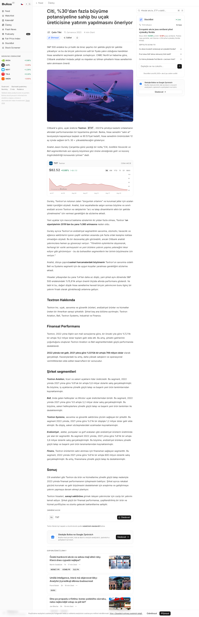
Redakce (20, 89)
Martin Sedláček (56, 565)
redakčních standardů (91, 526)
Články (51, 3)
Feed (40, 3)
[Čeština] (22, 4)
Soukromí (5, 87)
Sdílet (69, 37)
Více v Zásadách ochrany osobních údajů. (126, 613)
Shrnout (55, 37)
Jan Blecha (54, 606)
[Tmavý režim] (28, 4)
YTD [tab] (115, 170)
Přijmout (165, 613)
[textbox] (157, 66)
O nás (12, 89)
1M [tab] (107, 170)
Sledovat (125, 517)
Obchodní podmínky (19, 87)
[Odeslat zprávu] (179, 66)
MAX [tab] (128, 170)
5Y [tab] (124, 170)
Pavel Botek (54, 585)
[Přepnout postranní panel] (32, 308)
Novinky (4, 89)
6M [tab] (111, 170)
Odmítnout (152, 613)
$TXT (90, 128)
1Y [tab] (120, 170)
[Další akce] (79, 564)
